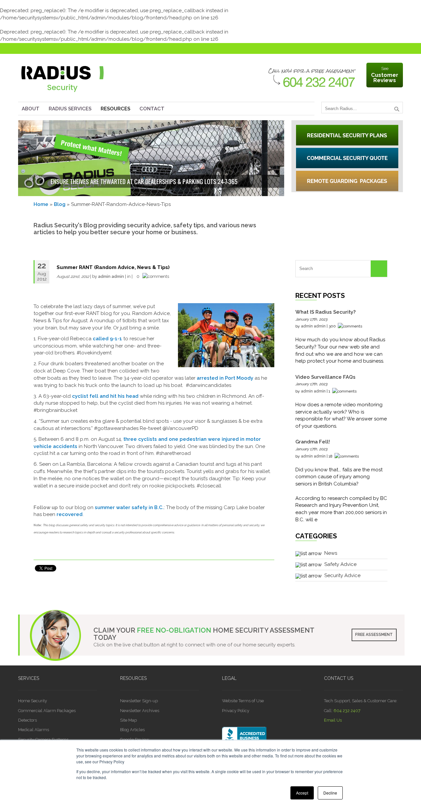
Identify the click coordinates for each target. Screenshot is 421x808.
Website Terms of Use (243, 700)
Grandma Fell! (312, 442)
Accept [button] (302, 793)
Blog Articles (132, 729)
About (30, 109)
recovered (70, 514)
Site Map (128, 720)
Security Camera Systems (43, 739)
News (330, 553)
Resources (115, 109)
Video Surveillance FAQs (325, 377)
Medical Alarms (33, 729)
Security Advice (342, 575)
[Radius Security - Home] (62, 94)
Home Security (32, 700)
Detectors (27, 720)
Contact (151, 109)
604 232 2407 (347, 710)
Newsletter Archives (139, 710)
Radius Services (70, 109)
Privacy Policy (235, 710)
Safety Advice (340, 564)
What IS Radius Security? (325, 312)
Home (41, 204)
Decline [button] (330, 793)
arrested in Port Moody (225, 378)
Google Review (134, 739)
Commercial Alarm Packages (47, 710)
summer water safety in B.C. (129, 507)
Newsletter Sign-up (139, 700)
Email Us (333, 720)
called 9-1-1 (107, 339)
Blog (59, 204)
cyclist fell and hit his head (105, 396)
